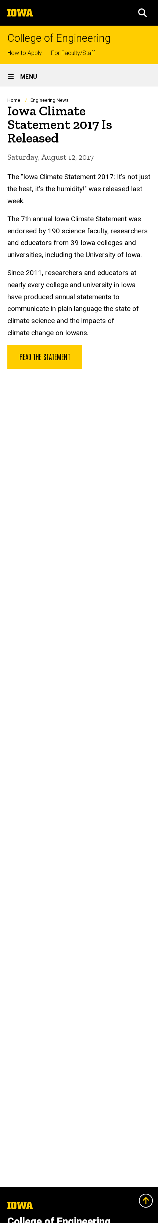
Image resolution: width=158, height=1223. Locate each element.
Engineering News (49, 100)
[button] (142, 13)
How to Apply (24, 52)
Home (13, 100)
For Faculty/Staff (73, 52)
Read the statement (44, 356)
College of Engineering (59, 38)
